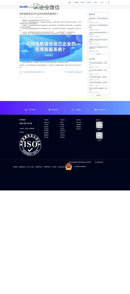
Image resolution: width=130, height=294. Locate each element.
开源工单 (62, 135)
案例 (96, 2)
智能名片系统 (61, 167)
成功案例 (79, 124)
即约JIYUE (62, 130)
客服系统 (46, 135)
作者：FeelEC (23, 17)
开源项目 (83, 2)
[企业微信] (47, 7)
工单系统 (46, 137)
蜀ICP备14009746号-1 (99, 162)
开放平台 (89, 2)
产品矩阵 (76, 2)
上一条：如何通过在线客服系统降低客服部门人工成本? (32, 73)
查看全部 (98, 54)
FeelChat (62, 126)
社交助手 (46, 126)
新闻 (102, 2)
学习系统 (46, 130)
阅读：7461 (31, 17)
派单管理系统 (38, 167)
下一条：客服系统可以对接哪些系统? (73, 72)
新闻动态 (79, 126)
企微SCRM (46, 122)
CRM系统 (46, 124)
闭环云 (62, 122)
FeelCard (62, 129)
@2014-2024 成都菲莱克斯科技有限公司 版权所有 (80, 162)
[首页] (24, 5)
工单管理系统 (47, 167)
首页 (70, 2)
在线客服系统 (22, 167)
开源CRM (62, 133)
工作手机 (46, 129)
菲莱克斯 (79, 122)
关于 (109, 2)
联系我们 (79, 129)
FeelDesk (62, 124)
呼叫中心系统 (30, 167)
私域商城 (46, 133)
